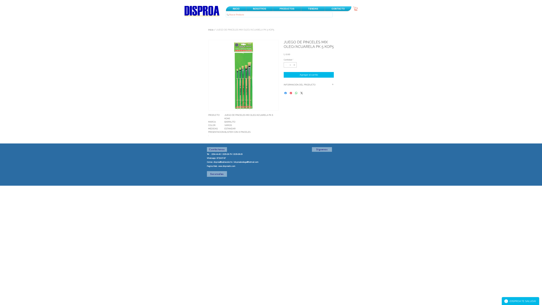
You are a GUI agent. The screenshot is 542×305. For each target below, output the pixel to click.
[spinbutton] (290, 64)
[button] (355, 9)
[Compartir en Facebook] (285, 93)
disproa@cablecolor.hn (223, 162)
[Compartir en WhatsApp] (296, 93)
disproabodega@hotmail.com (246, 162)
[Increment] (294, 64)
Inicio (211, 29)
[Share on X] (301, 93)
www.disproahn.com (226, 166)
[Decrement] (286, 64)
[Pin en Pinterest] (291, 93)
